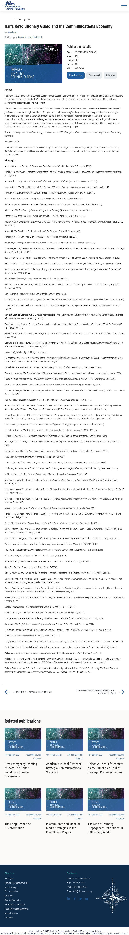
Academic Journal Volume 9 (30, 37)
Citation (110, 75)
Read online (75, 75)
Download (94, 75)
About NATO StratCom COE (16, 883)
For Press (9, 917)
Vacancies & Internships (15, 904)
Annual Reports (11, 913)
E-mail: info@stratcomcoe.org (79, 891)
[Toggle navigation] (124, 5)
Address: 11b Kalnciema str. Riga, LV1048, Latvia (79, 880)
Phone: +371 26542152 (77, 887)
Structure (8, 895)
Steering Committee (13, 900)
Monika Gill (12, 32)
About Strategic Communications (12, 889)
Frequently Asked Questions (16, 909)
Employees (9, 878)
